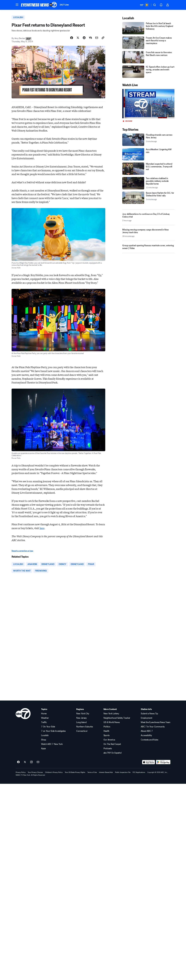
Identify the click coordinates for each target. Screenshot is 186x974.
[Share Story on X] (78, 37)
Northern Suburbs (84, 727)
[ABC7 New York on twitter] (25, 762)
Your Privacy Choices (35, 772)
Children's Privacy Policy (54, 772)
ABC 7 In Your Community (153, 727)
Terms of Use (92, 772)
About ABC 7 (147, 731)
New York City (82, 714)
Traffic (44, 722)
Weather (45, 718)
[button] (17, 4)
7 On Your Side (48, 727)
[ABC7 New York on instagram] (31, 762)
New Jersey (81, 718)
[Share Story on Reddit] (84, 37)
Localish (44, 735)
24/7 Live (64, 4)
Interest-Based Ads (106, 772)
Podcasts (107, 748)
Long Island (81, 722)
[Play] (148, 103)
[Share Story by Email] (96, 37)
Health (106, 731)
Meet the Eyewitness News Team (155, 722)
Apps (43, 748)
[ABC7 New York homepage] (39, 5)
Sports (106, 735)
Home (44, 714)
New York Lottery (111, 714)
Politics (106, 727)
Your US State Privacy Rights (75, 772)
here (42, 528)
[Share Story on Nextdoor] (90, 37)
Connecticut (81, 731)
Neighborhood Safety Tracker (116, 718)
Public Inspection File (122, 772)
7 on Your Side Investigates (53, 731)
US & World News (111, 722)
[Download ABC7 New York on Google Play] (163, 762)
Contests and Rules (149, 740)
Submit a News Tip (149, 714)
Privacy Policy (21, 772)
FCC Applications (139, 772)
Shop (43, 740)
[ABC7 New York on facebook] (18, 762)
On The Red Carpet (112, 744)
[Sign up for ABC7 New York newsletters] (38, 762)
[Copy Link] (103, 37)
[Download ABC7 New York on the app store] (148, 762)
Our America (109, 740)
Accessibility (146, 735)
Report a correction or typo (22, 551)
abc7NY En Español (112, 753)
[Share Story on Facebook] (71, 37)
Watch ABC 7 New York (52, 744)
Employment (146, 718)
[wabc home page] (23, 713)
